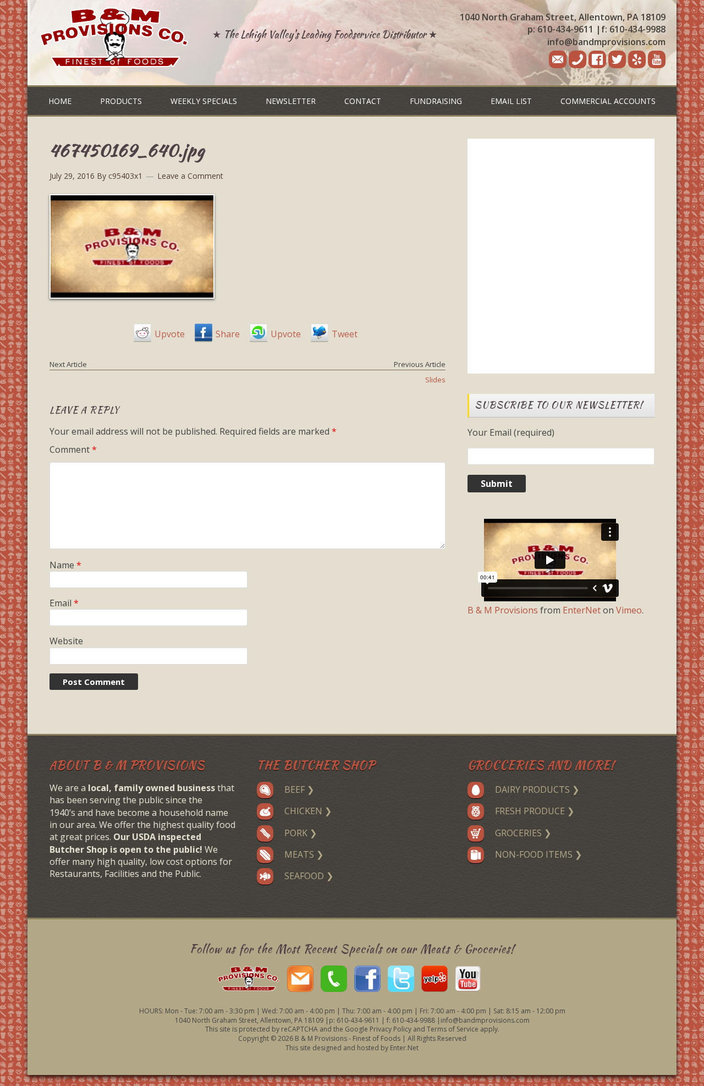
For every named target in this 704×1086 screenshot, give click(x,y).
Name (65, 565)
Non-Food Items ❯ (538, 854)
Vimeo (629, 610)
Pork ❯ (300, 833)
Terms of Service (453, 1029)
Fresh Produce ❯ (534, 811)
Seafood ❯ (308, 876)
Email (64, 603)
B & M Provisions (503, 610)
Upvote (170, 334)
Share (228, 334)
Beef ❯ (299, 789)
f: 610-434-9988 (633, 29)
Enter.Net (404, 1047)
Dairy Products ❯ (537, 789)
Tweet (345, 334)
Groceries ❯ (523, 833)
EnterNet (582, 610)
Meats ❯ (303, 854)
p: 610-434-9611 (560, 29)
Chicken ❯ (308, 811)
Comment (73, 449)
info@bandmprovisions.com (606, 42)
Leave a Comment (190, 176)
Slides (435, 380)
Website (66, 641)
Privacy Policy (390, 1029)
